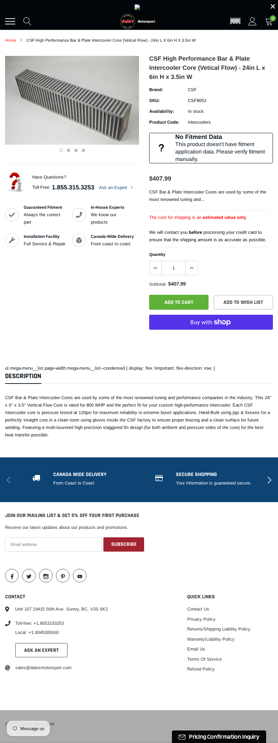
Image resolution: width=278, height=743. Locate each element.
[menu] (10, 21)
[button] (235, 21)
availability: (161, 111)
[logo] (139, 21)
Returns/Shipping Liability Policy (219, 629)
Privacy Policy (201, 619)
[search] (27, 21)
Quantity (157, 254)
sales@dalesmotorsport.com (43, 667)
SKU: (154, 100)
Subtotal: (158, 284)
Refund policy (201, 669)
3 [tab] (76, 150)
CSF (192, 89)
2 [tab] (68, 150)
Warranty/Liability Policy (211, 639)
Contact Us (198, 609)
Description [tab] (23, 376)
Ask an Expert (113, 187)
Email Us (196, 649)
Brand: (156, 89)
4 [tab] (83, 150)
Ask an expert (41, 650)
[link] (139, 6)
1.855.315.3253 (73, 187)
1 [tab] (61, 150)
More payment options (211, 339)
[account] (253, 21)
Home (10, 40)
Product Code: (164, 122)
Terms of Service (204, 659)
